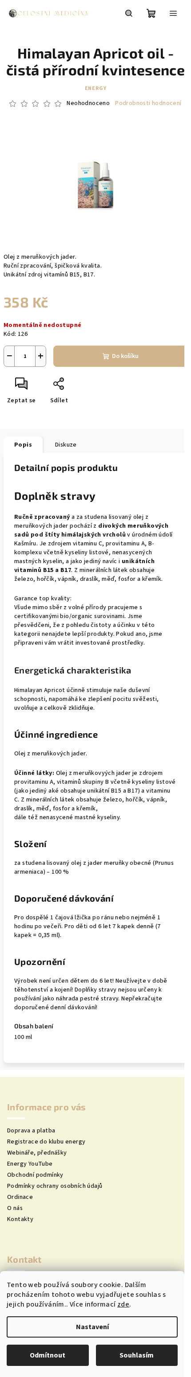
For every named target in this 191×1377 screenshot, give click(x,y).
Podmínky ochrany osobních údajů (54, 1186)
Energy (96, 88)
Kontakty (20, 1219)
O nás (15, 1208)
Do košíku (125, 356)
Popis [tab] (23, 444)
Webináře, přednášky (37, 1152)
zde (123, 1304)
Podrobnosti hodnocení (148, 103)
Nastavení (92, 1327)
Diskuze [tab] (66, 444)
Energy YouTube (30, 1163)
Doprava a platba (31, 1130)
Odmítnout (47, 1355)
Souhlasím (136, 1355)
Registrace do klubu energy (46, 1141)
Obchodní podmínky (35, 1175)
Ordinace (20, 1197)
